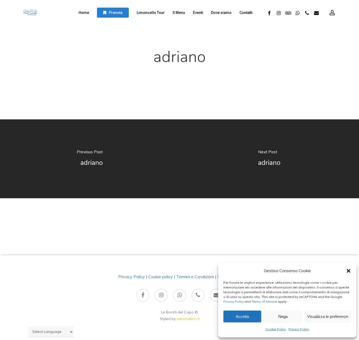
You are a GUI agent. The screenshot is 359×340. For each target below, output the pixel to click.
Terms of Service (264, 301)
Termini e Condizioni (195, 276)
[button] (348, 270)
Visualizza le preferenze (327, 316)
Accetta (242, 316)
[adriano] (90, 158)
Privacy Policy (233, 301)
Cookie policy (160, 276)
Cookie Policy (275, 329)
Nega (283, 316)
